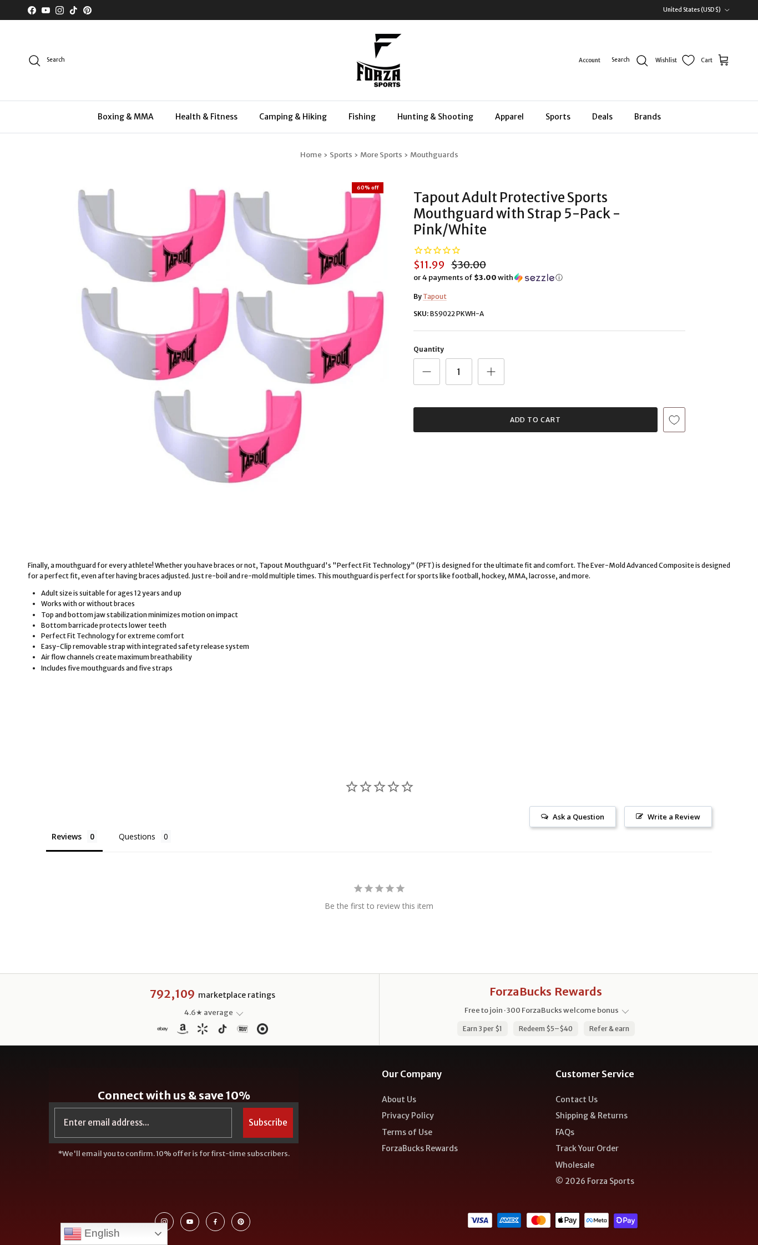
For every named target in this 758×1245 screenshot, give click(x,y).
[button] (488, 278)
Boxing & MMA (126, 117)
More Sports (381, 154)
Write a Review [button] (674, 817)
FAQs (564, 1132)
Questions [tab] (137, 836)
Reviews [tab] (67, 836)
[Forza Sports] (379, 60)
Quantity (428, 349)
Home (311, 154)
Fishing (362, 117)
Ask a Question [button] (578, 817)
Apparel (509, 117)
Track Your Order (587, 1148)
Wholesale (574, 1165)
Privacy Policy (408, 1116)
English (101, 1233)
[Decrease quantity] (426, 371)
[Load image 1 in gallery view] (231, 335)
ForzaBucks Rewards (420, 1148)
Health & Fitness (206, 117)
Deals (602, 117)
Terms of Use (407, 1132)
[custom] (164, 1221)
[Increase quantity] (491, 371)
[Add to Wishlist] (674, 419)
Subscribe (268, 1122)
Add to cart (536, 420)
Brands (647, 117)
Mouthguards (434, 154)
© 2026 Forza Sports (594, 1181)
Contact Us (576, 1099)
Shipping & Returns (591, 1116)
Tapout (435, 296)
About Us (399, 1099)
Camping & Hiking (293, 117)
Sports (557, 117)
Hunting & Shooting (435, 117)
